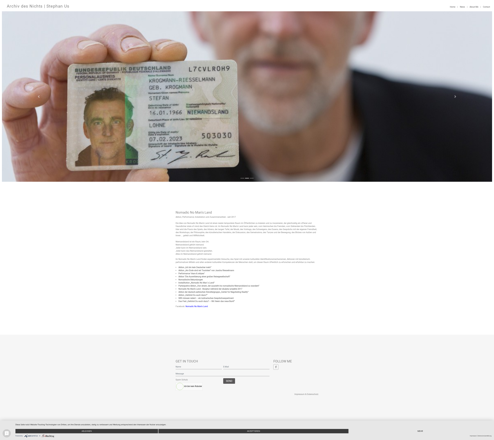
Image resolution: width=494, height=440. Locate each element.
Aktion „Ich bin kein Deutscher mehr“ (194, 267)
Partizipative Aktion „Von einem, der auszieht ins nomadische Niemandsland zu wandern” (218, 286)
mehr (420, 431)
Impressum (473, 436)
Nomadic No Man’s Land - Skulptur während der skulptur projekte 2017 (210, 289)
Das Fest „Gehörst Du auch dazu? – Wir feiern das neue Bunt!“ (206, 301)
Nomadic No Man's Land (197, 306)
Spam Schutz (182, 379)
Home (452, 7)
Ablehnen (87, 431)
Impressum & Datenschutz (306, 394)
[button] (39, 96)
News (462, 7)
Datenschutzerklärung (484, 436)
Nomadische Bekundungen (190, 279)
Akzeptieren (253, 431)
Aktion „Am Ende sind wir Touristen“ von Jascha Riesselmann (206, 270)
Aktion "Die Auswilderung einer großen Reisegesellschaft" (204, 276)
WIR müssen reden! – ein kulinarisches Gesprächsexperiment (206, 298)
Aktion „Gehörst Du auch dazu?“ (193, 295)
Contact (486, 7)
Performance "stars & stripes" (191, 273)
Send (229, 380)
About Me (474, 7)
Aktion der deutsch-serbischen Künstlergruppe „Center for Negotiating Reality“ (213, 292)
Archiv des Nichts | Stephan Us (38, 6)
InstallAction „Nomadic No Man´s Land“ (196, 283)
